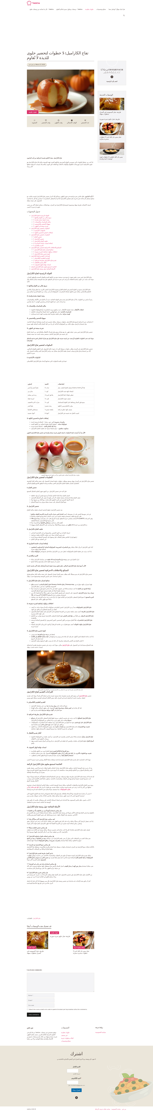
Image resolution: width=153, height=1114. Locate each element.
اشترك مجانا (76, 1090)
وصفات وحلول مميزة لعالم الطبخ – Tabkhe (69, 9)
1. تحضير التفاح (37, 237)
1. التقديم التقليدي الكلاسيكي (41, 258)
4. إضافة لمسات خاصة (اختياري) (43, 243)
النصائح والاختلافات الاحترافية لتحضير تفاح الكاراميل (46, 248)
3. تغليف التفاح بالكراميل (40, 241)
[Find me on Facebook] (112, 77)
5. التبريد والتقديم (38, 245)
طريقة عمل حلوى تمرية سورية (60, 936)
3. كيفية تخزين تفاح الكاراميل (41, 254)
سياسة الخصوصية (100, 1032)
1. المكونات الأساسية (39, 230)
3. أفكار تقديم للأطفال (39, 262)
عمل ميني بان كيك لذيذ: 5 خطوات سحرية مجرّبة (81, 952)
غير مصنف (64, 1035)
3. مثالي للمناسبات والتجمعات (42, 222)
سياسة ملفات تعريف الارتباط (102, 1109)
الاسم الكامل (76, 1067)
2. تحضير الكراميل (38, 239)
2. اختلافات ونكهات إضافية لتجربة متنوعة (45, 252)
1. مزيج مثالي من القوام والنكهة (42, 218)
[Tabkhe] (29, 3)
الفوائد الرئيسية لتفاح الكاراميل (40, 215)
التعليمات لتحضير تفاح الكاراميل (40, 235)
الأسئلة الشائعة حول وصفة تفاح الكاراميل (43, 269)
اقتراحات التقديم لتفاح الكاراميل (40, 256)
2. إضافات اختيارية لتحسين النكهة (43, 233)
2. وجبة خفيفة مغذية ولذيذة (41, 220)
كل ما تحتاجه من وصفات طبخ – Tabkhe (42, 9)
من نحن (124, 1109)
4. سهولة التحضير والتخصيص (41, 224)
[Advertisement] (76, 32)
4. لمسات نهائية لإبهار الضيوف (42, 265)
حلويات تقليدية (89, 9)
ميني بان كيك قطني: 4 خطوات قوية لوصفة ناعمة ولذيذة (111, 158)
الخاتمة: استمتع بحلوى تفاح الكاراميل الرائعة (43, 267)
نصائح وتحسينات (101, 9)
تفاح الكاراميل (36, 918)
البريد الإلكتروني (76, 1078)
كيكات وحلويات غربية (79, 947)
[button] (124, 15)
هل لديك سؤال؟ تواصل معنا (117, 9)
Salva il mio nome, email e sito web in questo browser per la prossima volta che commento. (58, 1009)
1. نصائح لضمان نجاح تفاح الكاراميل (43, 250)
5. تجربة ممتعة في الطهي (40, 226)
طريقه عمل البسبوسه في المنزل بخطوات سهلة (35, 952)
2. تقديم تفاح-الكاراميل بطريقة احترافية (44, 260)
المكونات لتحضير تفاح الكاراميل (40, 228)
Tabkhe (36, 3)
